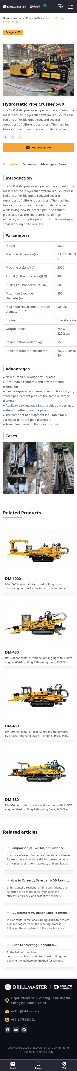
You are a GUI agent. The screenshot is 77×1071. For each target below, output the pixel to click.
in (20, 137)
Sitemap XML (45, 1051)
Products (18, 18)
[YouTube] (16, 1030)
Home (6, 18)
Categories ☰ (13, 32)
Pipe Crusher (34, 18)
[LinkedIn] (24, 1030)
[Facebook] (7, 1030)
